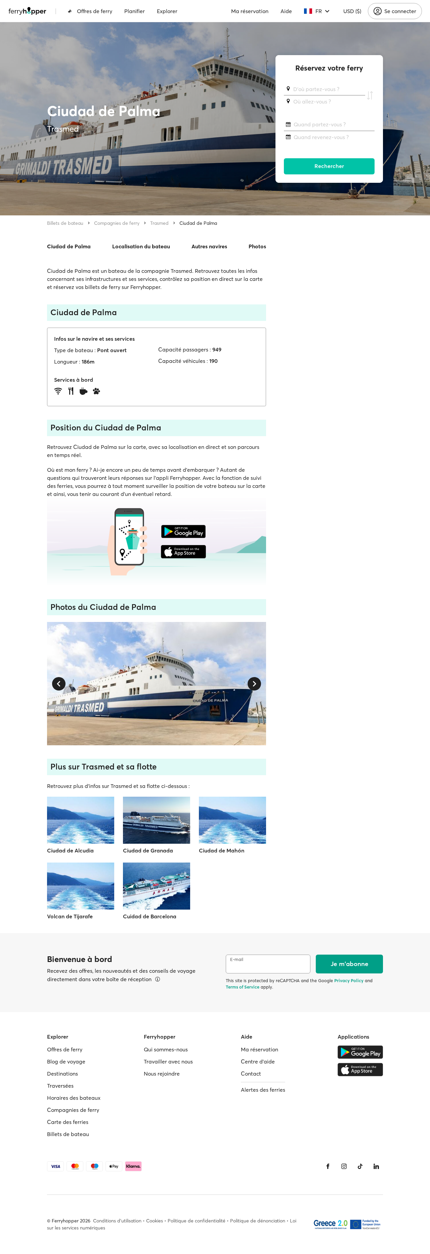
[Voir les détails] (157, 979)
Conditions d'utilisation (117, 1221)
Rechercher (329, 166)
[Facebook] (328, 1166)
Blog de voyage (66, 1061)
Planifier (134, 11)
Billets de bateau (65, 223)
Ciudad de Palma (198, 223)
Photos (257, 246)
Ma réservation (249, 11)
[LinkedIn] (376, 1166)
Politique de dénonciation (257, 1221)
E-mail (236, 959)
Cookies (154, 1221)
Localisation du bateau (141, 246)
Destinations (62, 1073)
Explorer (167, 11)
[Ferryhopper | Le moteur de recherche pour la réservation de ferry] (27, 11)
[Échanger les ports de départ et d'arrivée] (370, 95)
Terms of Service (242, 987)
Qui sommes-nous (166, 1049)
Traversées (60, 1085)
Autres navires (209, 246)
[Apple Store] (360, 1069)
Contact (251, 1073)
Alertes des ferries (263, 1089)
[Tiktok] (360, 1166)
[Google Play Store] (360, 1052)
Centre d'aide (258, 1061)
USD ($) (352, 11)
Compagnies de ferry (116, 223)
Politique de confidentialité (196, 1221)
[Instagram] (344, 1166)
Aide (286, 11)
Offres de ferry (94, 11)
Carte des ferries (67, 1122)
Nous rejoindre (162, 1073)
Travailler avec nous (168, 1061)
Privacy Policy (348, 980)
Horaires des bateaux (73, 1097)
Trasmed (159, 223)
